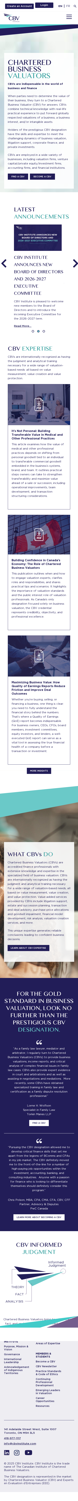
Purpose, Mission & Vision (16, 1348)
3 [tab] (44, 332)
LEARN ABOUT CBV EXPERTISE (28, 948)
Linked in (6, 1453)
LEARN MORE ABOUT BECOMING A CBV (39, 1217)
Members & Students (43, 1355)
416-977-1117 (12, 1438)
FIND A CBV (17, 176)
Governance (12, 1354)
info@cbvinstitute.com (20, 1443)
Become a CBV (45, 1361)
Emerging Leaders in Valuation (48, 1392)
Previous (3, 261)
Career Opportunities (45, 1400)
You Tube (28, 1453)
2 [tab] (39, 332)
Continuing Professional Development (45, 1382)
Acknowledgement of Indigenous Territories (16, 1370)
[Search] (75, 6)
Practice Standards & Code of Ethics (48, 1373)
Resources (42, 1406)
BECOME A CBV (42, 176)
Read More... (22, 326)
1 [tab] (33, 332)
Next (75, 261)
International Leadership (12, 1361)
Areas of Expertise (48, 1343)
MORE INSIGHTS (39, 770)
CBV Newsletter (46, 1366)
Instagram (17, 1453)
